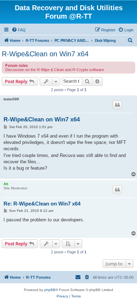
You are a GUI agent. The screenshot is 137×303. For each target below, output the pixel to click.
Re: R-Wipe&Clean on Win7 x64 (42, 204)
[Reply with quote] (117, 105)
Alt (6, 184)
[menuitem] (19, 30)
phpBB (50, 290)
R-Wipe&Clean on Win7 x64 (45, 54)
